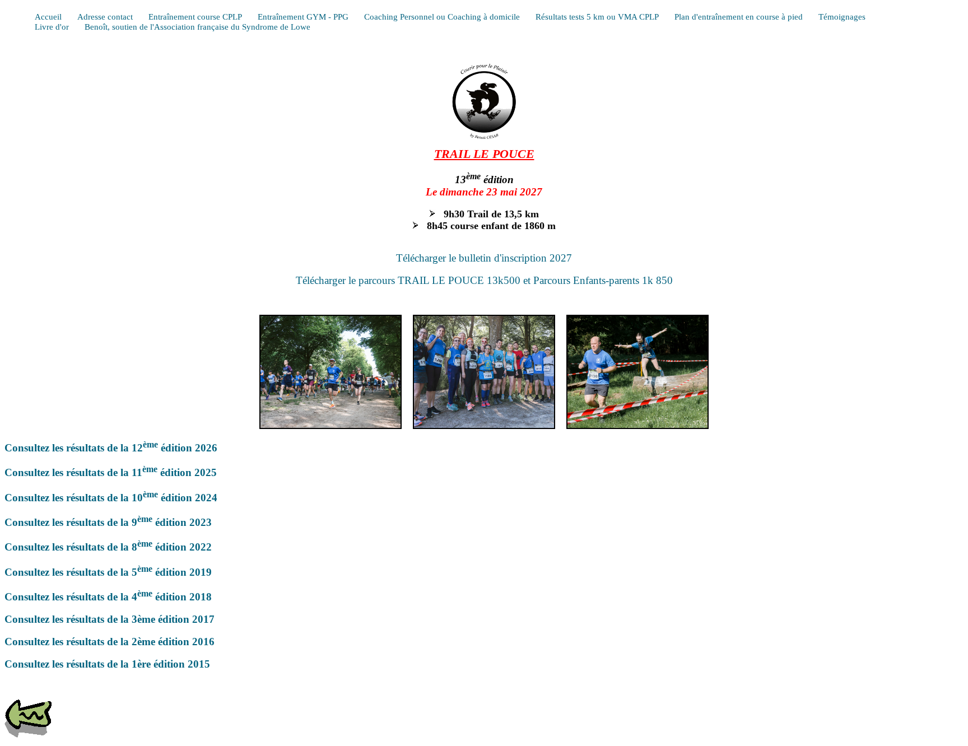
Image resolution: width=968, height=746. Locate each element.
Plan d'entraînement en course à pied (738, 16)
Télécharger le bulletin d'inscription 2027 (484, 258)
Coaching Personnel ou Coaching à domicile (442, 16)
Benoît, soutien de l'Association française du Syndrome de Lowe (197, 26)
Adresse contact (105, 16)
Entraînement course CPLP (195, 16)
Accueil (48, 16)
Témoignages (841, 16)
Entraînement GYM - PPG (303, 16)
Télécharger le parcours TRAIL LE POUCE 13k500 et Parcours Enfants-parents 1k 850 (484, 280)
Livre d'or (52, 26)
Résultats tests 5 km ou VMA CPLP (597, 16)
